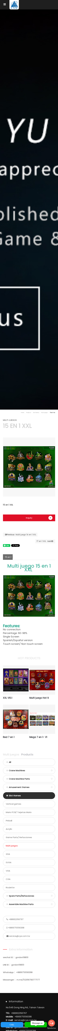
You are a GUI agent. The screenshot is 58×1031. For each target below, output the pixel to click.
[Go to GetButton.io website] (51, 1028)
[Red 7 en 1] (16, 719)
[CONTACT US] (29, 209)
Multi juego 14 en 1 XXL (21, 534)
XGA (8, 854)
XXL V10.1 (7, 698)
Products (28, 412)
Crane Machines (17, 770)
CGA (8, 879)
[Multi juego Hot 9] (42, 679)
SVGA (8, 862)
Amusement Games (19, 787)
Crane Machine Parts (19, 778)
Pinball (9, 820)
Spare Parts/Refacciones (21, 895)
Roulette (10, 887)
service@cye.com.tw (19, 936)
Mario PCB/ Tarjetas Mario (19, 812)
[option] (29, 467)
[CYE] (14, 4)
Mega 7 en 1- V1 (38, 737)
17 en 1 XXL (44, 541)
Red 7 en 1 (8, 737)
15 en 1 (8, 557)
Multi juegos (44, 412)
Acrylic (9, 829)
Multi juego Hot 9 (39, 698)
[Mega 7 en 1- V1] (42, 719)
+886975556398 (16, 927)
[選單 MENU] (4, 4)
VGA (8, 870)
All (10, 762)
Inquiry (29, 517)
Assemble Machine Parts (21, 904)
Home (22, 412)
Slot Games (36, 412)
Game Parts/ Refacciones (19, 837)
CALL (12, 1024)
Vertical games (13, 803)
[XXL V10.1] (16, 679)
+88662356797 (16, 919)
